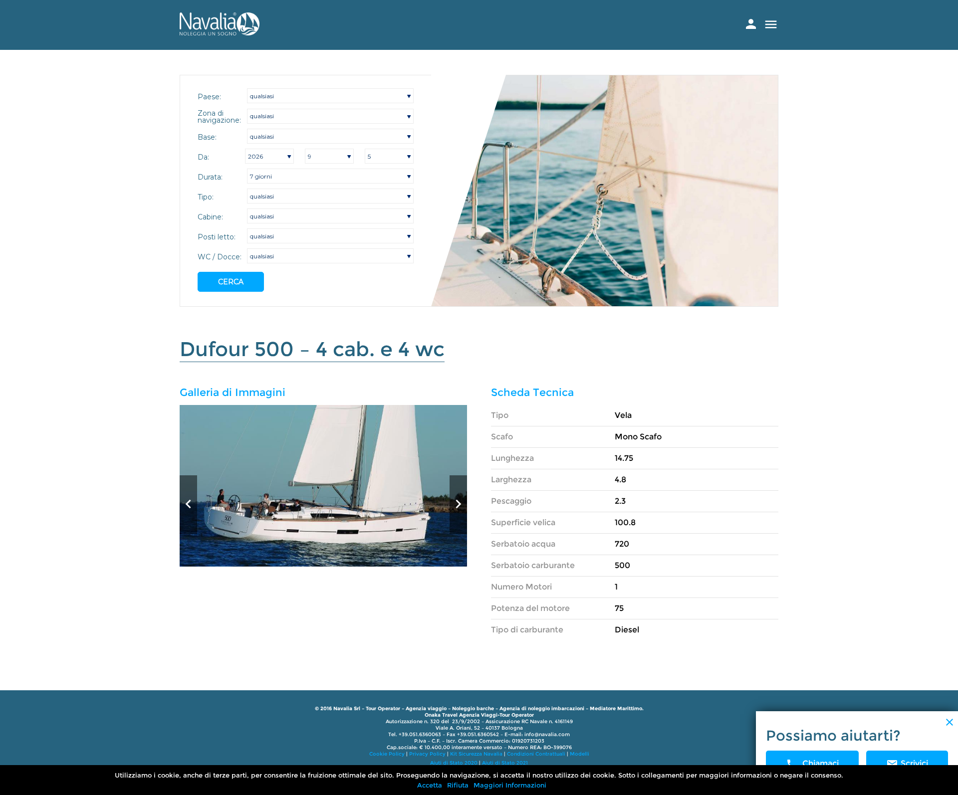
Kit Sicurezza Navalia (476, 754)
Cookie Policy (387, 754)
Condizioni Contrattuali (536, 754)
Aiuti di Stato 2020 (454, 763)
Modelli (579, 754)
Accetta (429, 785)
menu (770, 24)
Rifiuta (458, 785)
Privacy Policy (427, 754)
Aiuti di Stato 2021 (505, 763)
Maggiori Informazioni (510, 785)
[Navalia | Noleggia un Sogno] (219, 32)
